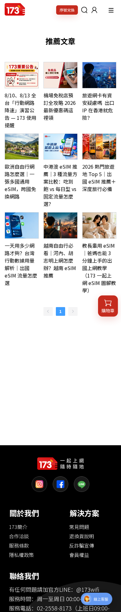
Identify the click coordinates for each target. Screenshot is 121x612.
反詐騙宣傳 (81, 545)
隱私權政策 (21, 554)
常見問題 (79, 526)
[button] (94, 10)
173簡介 (18, 526)
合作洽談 (19, 536)
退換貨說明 (81, 536)
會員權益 (79, 554)
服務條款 (19, 545)
